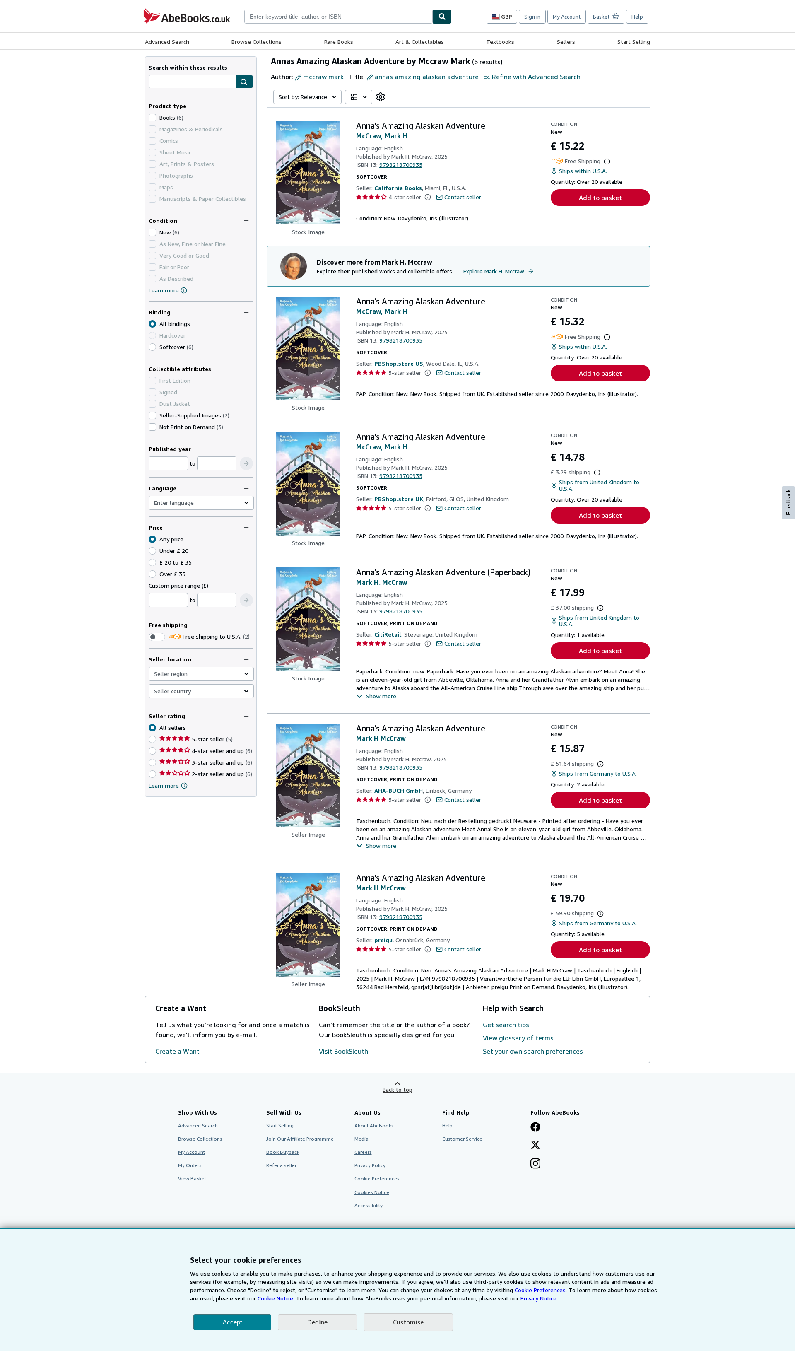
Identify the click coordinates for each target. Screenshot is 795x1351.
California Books (398, 187)
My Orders (190, 1165)
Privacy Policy (369, 1165)
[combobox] (338, 17)
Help (637, 16)
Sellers (566, 41)
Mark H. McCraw (381, 582)
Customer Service (462, 1139)
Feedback (788, 502)
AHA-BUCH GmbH (398, 790)
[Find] (442, 17)
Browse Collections (256, 41)
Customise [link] (408, 1322)
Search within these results (188, 67)
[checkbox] (152, 117)
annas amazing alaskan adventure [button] (427, 76)
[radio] (152, 347)
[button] (244, 82)
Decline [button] (317, 1322)
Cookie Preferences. (541, 1289)
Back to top (397, 1089)
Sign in (532, 16)
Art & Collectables (419, 41)
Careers (363, 1152)
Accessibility (368, 1205)
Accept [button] (232, 1322)
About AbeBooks (374, 1125)
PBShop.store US (398, 363)
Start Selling (633, 41)
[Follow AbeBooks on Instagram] (535, 1164)
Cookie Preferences (377, 1178)
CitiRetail (387, 634)
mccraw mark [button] (323, 76)
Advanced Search (167, 41)
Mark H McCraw (381, 738)
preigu (383, 939)
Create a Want (177, 1051)
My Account (567, 16)
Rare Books (338, 41)
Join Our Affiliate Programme (300, 1139)
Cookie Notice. (276, 1298)
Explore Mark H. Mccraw (493, 271)
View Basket (192, 1178)
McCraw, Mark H (381, 136)
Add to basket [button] (600, 197)
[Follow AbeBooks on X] (535, 1145)
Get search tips (506, 1024)
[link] (380, 97)
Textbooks (500, 41)
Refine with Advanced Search (536, 76)
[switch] (157, 637)
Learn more (164, 290)
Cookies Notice (371, 1192)
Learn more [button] (164, 785)
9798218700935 (400, 164)
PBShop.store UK (398, 498)
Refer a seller (281, 1165)
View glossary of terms (518, 1038)
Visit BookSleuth (343, 1051)
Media (361, 1139)
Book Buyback (282, 1152)
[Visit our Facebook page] (535, 1128)
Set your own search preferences (533, 1051)
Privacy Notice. (539, 1298)
